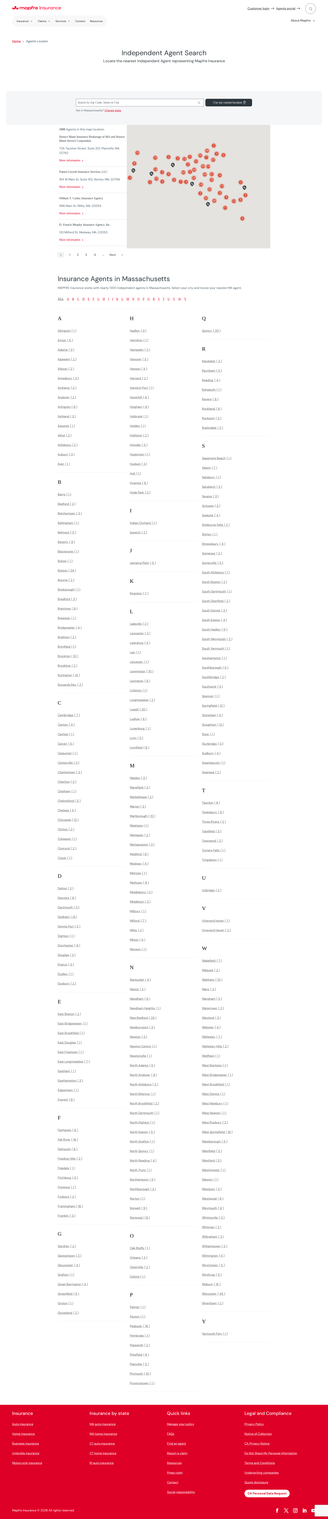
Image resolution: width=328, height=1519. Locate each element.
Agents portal (285, 8)
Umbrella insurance (25, 1453)
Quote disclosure (256, 1482)
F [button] (93, 299)
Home (16, 41)
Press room (175, 1473)
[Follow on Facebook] (277, 1510)
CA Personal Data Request (267, 1493)
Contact (80, 21)
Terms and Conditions (259, 1463)
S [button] (159, 299)
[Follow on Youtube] (313, 1510)
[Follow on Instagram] (295, 1510)
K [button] (117, 299)
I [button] (108, 299)
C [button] (78, 299)
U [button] (169, 299)
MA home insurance (103, 1434)
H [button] (104, 299)
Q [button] (148, 299)
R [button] (154, 299)
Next (113, 255)
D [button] (83, 299)
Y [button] (185, 299)
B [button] (73, 299)
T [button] (164, 299)
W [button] (179, 299)
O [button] (138, 299)
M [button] (127, 299)
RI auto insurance (102, 1463)
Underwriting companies (261, 1473)
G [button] (98, 299)
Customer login (258, 8)
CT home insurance (103, 1453)
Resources (96, 21)
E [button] (89, 299)
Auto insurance (22, 1424)
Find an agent (176, 1444)
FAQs (170, 1434)
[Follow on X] (286, 1510)
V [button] (174, 299)
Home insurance (23, 1434)
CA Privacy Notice (257, 1444)
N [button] (133, 299)
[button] (156, 179)
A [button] (68, 299)
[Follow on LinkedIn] (304, 1510)
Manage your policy (180, 1424)
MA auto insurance (103, 1424)
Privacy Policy (254, 1424)
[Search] (199, 102)
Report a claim (177, 1453)
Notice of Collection (258, 1434)
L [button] (122, 299)
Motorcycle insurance (27, 1463)
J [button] (112, 299)
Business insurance (25, 1444)
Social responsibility (181, 1492)
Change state (113, 110)
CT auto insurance (102, 1444)
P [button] (143, 299)
